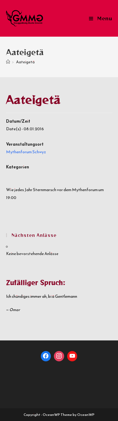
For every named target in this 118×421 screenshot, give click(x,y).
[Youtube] (72, 356)
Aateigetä (25, 62)
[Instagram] (59, 356)
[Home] (8, 62)
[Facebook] (46, 356)
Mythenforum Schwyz (26, 152)
